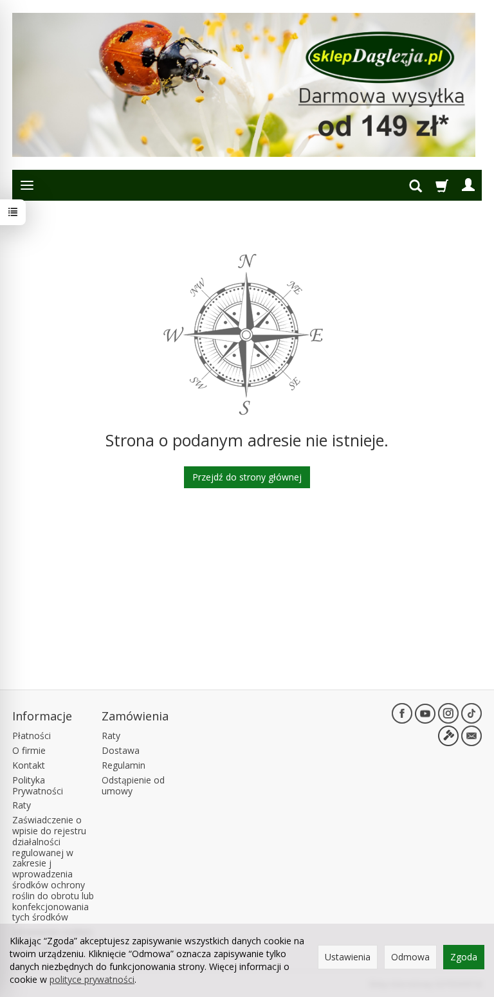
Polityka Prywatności (37, 785)
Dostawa (121, 750)
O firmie (29, 750)
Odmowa (410, 957)
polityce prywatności (92, 979)
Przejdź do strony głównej (247, 477)
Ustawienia (347, 957)
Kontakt (28, 765)
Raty (21, 805)
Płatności (31, 735)
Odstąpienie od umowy (133, 785)
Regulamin (123, 765)
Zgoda (463, 957)
